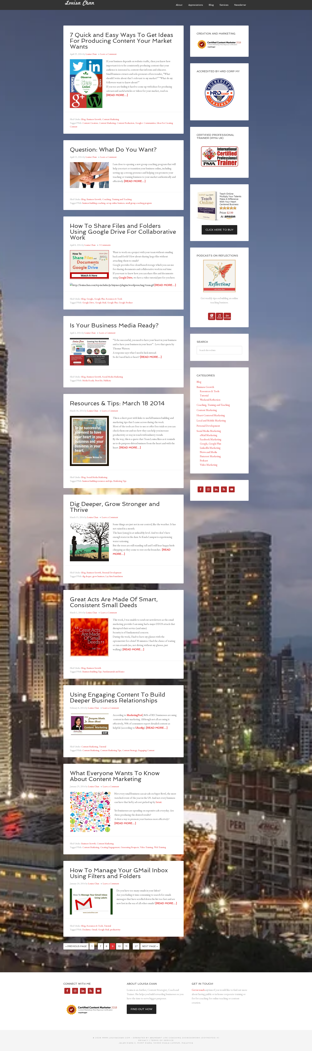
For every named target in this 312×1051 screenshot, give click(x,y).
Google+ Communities (145, 122)
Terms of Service (162, 1040)
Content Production (125, 122)
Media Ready (88, 380)
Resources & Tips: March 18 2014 (117, 403)
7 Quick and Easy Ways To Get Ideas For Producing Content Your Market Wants (121, 40)
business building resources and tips (97, 480)
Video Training (146, 847)
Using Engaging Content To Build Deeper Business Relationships (117, 697)
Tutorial (102, 746)
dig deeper (86, 576)
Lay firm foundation (114, 576)
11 (126, 946)
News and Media (208, 452)
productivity (115, 929)
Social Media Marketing (112, 376)
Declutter (86, 929)
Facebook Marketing (210, 439)
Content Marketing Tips (110, 750)
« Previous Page (76, 946)
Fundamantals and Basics (113, 671)
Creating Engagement (110, 847)
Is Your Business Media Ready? (114, 325)
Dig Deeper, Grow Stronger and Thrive (115, 506)
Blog (83, 119)
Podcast (204, 460)
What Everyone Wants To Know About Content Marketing (115, 776)
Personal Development (111, 572)
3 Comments (104, 244)
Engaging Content (146, 750)
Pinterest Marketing (210, 456)
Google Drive (125, 277)
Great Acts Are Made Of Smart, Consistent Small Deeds (114, 602)
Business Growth (94, 119)
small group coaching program (139, 203)
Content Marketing (110, 119)
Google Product (126, 302)
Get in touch (198, 990)
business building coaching (93, 203)
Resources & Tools (114, 298)
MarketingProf (135, 715)
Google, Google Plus (96, 298)
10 (119, 946)
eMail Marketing (208, 435)
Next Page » (150, 946)
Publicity (107, 380)
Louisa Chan (87, 5)
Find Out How (141, 1009)
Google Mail (100, 302)
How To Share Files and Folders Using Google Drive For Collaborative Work (123, 231)
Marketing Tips (119, 480)
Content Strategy (129, 750)
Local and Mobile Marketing (211, 420)
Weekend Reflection (210, 399)
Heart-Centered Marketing (211, 415)
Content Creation (90, 122)
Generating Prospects (130, 847)
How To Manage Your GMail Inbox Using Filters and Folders (119, 873)
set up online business (115, 203)
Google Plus (112, 302)
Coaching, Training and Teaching (117, 199)
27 (136, 946)
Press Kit (98, 380)
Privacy (143, 1040)
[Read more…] (117, 95)
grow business (98, 576)
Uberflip (139, 727)
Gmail (94, 929)
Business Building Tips (92, 671)
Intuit (159, 802)
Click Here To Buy (219, 229)
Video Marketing (208, 464)
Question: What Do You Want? (113, 149)
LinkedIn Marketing (210, 448)
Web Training (160, 847)
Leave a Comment (108, 54)
